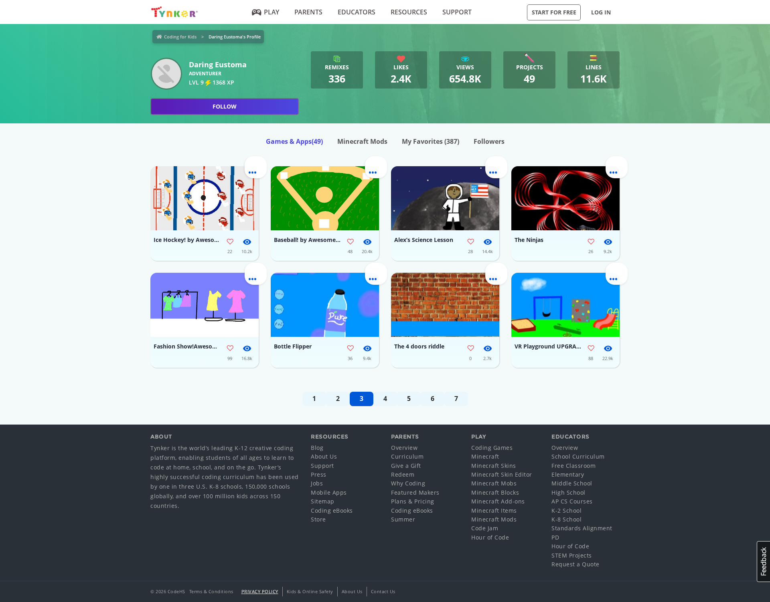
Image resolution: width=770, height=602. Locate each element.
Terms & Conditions (211, 591)
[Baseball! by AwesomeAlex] (325, 198)
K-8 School (566, 519)
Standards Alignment (581, 528)
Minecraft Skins (493, 465)
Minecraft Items (494, 510)
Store (318, 519)
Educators (356, 12)
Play (271, 12)
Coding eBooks (332, 510)
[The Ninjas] (565, 198)
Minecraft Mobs (494, 483)
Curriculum (407, 456)
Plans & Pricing (412, 501)
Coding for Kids (180, 37)
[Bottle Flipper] (325, 305)
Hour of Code (490, 537)
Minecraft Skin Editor (501, 474)
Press (318, 474)
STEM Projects (571, 555)
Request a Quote (575, 564)
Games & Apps (294, 141)
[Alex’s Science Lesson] (445, 198)
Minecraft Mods (362, 141)
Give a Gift (406, 465)
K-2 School (566, 510)
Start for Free (554, 12)
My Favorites (430, 141)
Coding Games (492, 447)
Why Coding (408, 483)
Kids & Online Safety (310, 591)
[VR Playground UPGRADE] (565, 305)
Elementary (567, 474)
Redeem (402, 474)
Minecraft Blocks (495, 492)
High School (568, 492)
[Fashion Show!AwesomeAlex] (204, 305)
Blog (317, 447)
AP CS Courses (572, 501)
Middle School (571, 483)
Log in (601, 12)
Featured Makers (415, 492)
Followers (489, 141)
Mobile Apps (329, 492)
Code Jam (484, 528)
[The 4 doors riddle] (445, 305)
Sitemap (322, 501)
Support (457, 12)
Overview (404, 447)
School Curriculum (578, 456)
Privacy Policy (259, 591)
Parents (308, 12)
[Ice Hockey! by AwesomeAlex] (204, 198)
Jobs (317, 483)
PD (555, 537)
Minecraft (485, 456)
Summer (403, 519)
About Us (324, 456)
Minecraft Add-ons (498, 501)
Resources (409, 12)
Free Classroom (573, 465)
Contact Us (383, 591)
